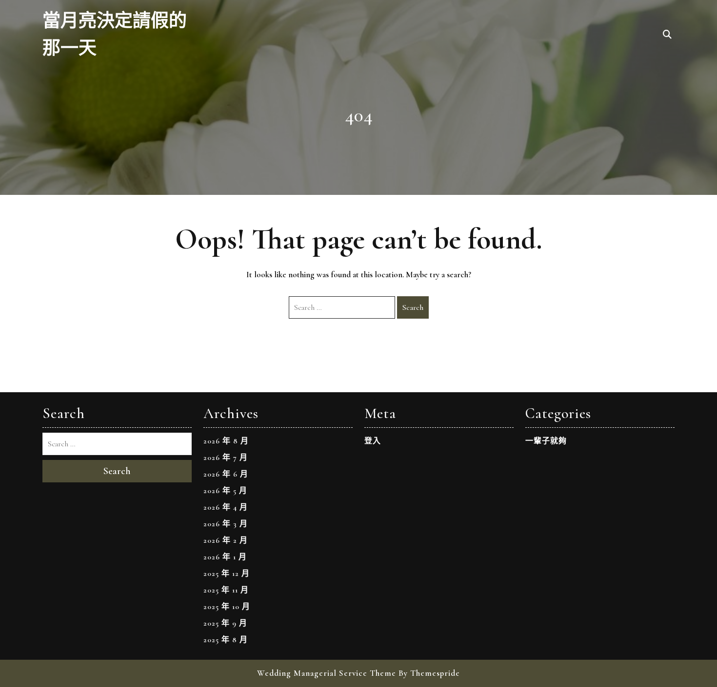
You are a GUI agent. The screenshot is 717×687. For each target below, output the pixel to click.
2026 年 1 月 (225, 557)
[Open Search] (667, 35)
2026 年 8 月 (226, 441)
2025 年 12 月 (226, 573)
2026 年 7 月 (225, 457)
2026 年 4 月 (225, 507)
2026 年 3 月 (225, 524)
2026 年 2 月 (225, 540)
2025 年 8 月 (225, 640)
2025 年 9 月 (225, 623)
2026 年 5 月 (225, 491)
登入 (372, 441)
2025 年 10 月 (226, 606)
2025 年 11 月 (226, 590)
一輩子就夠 (546, 441)
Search (412, 307)
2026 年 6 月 (225, 474)
